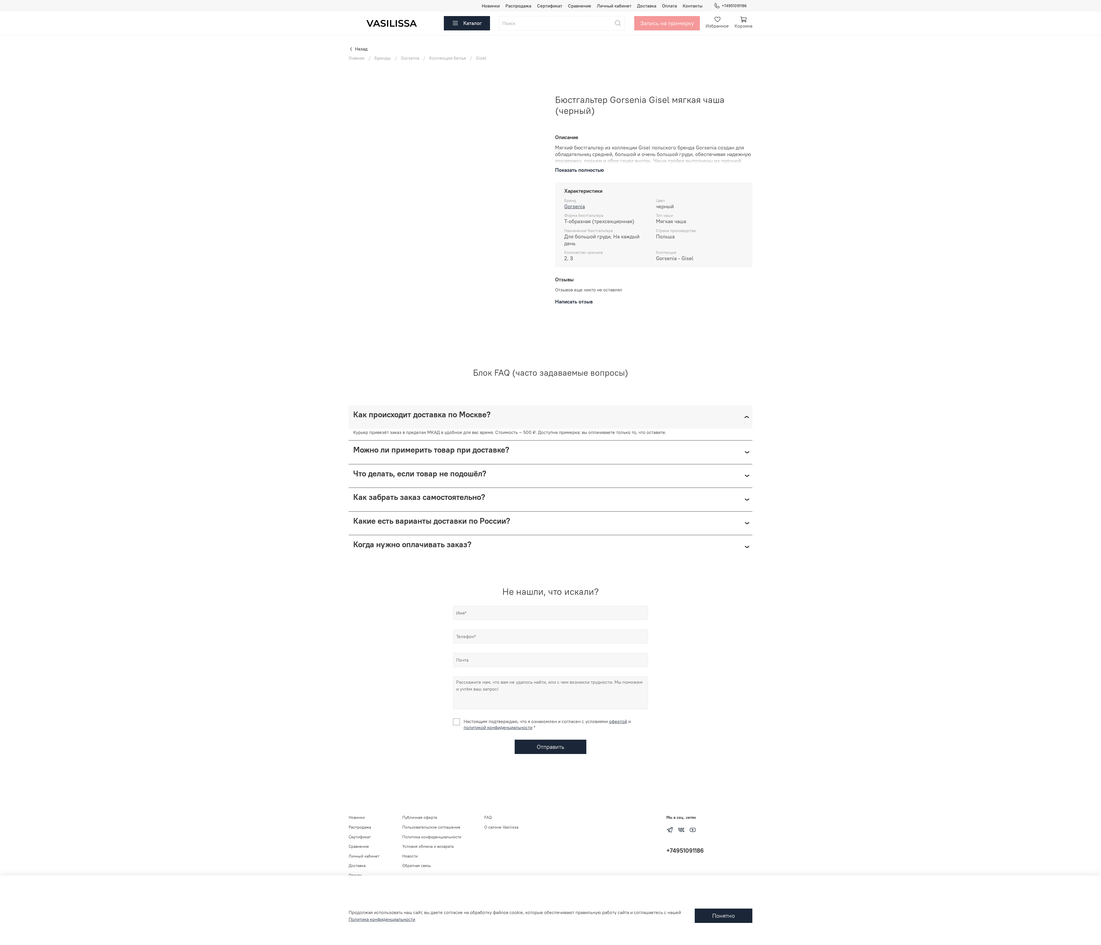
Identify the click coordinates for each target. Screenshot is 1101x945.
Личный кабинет (614, 6)
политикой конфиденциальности (498, 727)
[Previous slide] (358, 94)
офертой (618, 721)
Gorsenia (410, 58)
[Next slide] (537, 94)
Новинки (491, 6)
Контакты (692, 6)
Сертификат (549, 6)
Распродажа (518, 6)
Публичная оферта (419, 817)
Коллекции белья (447, 58)
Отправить (550, 746)
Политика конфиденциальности (431, 836)
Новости (410, 856)
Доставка (646, 6)
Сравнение (579, 6)
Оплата (669, 6)
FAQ (488, 817)
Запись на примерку (667, 23)
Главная (356, 58)
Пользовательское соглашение (431, 827)
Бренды (382, 58)
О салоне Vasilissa (501, 827)
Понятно (723, 915)
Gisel (481, 58)
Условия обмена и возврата (428, 846)
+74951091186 (734, 5)
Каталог (472, 23)
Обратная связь (416, 865)
